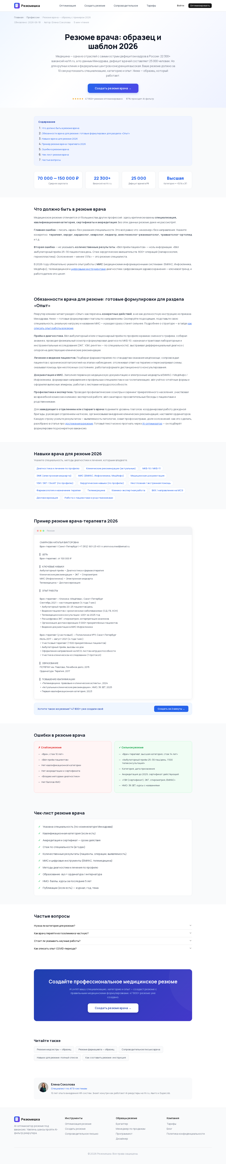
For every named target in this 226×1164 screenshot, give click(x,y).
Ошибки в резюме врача (55, 149)
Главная (18, 17)
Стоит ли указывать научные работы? (57, 941)
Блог (169, 1128)
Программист (124, 1133)
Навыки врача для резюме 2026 (60, 138)
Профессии (33, 17)
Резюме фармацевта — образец (96, 1049)
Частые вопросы (51, 159)
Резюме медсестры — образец (54, 1049)
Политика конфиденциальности (186, 1133)
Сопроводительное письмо (81, 1133)
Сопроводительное (126, 5)
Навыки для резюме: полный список (57, 1057)
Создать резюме (94, 5)
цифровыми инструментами (88, 269)
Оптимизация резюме (78, 1123)
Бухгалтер (122, 1123)
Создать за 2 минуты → (171, 708)
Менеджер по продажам (130, 1128)
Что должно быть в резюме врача (60, 128)
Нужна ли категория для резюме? (54, 925)
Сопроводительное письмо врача (141, 1049)
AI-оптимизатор (152, 423)
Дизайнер (122, 1138)
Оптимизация (67, 5)
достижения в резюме (79, 423)
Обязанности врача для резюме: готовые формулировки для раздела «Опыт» (86, 133)
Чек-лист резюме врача (55, 154)
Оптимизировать (200, 5)
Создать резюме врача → (113, 88)
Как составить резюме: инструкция (105, 1057)
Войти (180, 5)
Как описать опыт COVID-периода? (55, 948)
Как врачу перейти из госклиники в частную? (61, 933)
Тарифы (151, 5)
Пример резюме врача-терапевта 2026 (64, 144)
